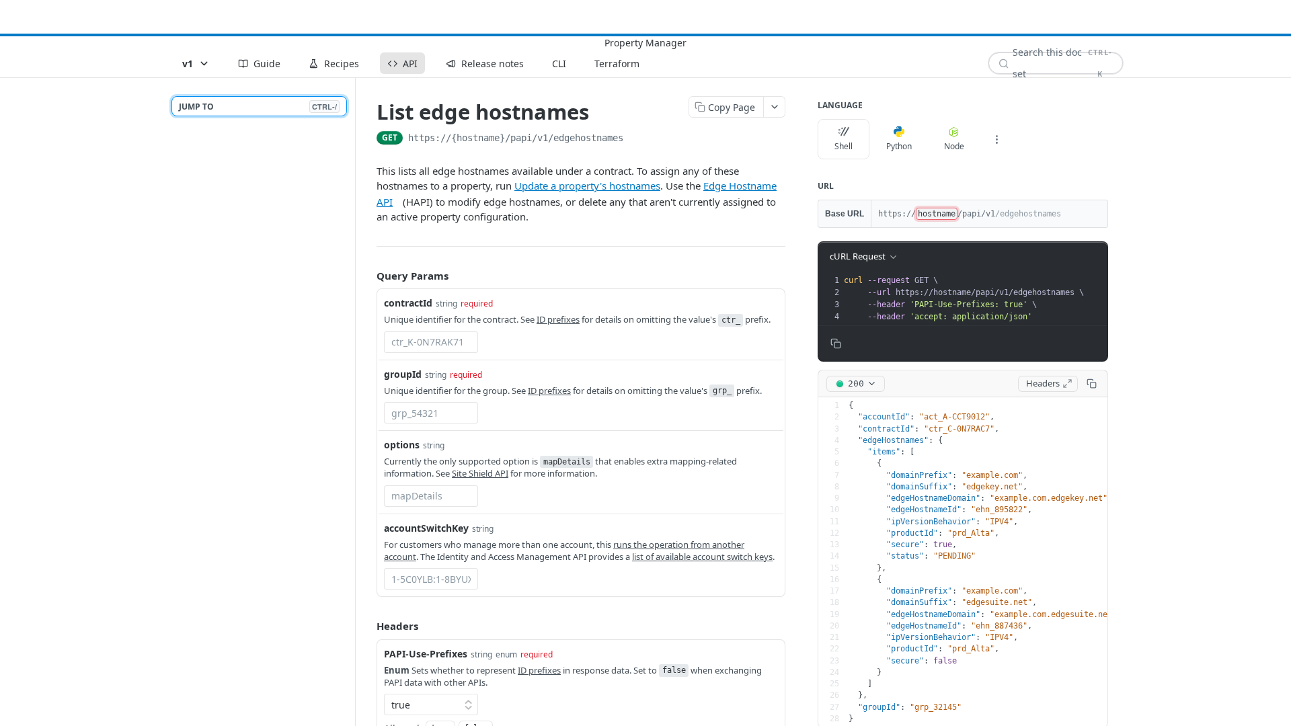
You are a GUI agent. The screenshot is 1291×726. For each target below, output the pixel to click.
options (402, 444)
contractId (408, 302)
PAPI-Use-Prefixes (425, 653)
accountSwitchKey (426, 528)
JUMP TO (258, 106)
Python (899, 146)
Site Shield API (480, 473)
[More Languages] (996, 139)
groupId (403, 374)
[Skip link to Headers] (367, 626)
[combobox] (431, 342)
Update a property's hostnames (587, 185)
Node (954, 146)
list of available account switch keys (702, 557)
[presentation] (974, 298)
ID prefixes (558, 319)
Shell (843, 146)
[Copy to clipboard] (637, 139)
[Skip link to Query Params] (367, 276)
